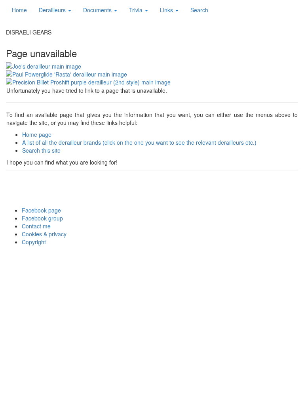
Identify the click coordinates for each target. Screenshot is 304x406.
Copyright (34, 242)
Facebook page (41, 210)
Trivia (136, 10)
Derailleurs (53, 10)
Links (167, 10)
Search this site (41, 150)
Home (19, 10)
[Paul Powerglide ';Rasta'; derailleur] (152, 74)
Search (199, 10)
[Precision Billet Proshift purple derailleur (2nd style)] (152, 82)
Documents (98, 10)
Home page (36, 134)
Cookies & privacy (44, 234)
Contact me (36, 226)
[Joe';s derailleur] (152, 66)
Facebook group (42, 218)
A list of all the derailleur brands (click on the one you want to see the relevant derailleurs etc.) (139, 142)
